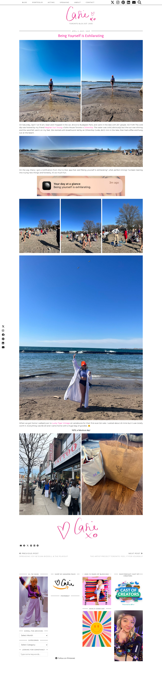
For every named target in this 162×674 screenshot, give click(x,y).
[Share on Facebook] (24, 546)
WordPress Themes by (129, 671)
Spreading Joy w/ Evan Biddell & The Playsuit (43, 554)
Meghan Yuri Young (54, 127)
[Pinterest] (123, 2)
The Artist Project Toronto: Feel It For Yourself (116, 554)
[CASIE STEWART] (81, 11)
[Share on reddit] (37, 546)
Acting (51, 2)
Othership (88, 127)
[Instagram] (118, 2)
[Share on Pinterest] (31, 546)
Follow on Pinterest (66, 658)
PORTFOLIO (37, 2)
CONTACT (90, 2)
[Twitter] (113, 2)
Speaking (64, 2)
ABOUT (77, 2)
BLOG (24, 2)
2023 (88, 31)
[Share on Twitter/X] (27, 546)
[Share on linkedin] (34, 546)
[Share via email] (21, 546)
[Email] (134, 2)
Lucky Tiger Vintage (61, 423)
